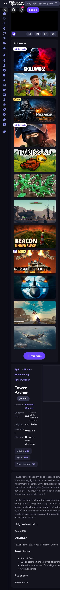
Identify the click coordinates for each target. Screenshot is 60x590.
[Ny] (4, 23)
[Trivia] (4, 124)
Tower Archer (22, 379)
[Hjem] (4, 13)
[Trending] (4, 28)
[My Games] (13, 10)
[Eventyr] (4, 70)
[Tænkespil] (4, 119)
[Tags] (4, 131)
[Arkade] (4, 60)
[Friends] (5, 10)
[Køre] (4, 85)
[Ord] (4, 94)
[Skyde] (4, 104)
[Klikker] (4, 80)
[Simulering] (4, 99)
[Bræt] (4, 65)
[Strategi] (4, 114)
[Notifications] (21, 10)
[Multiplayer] (4, 43)
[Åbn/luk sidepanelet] (5, 3)
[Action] (4, 55)
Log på (33, 9)
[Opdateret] (4, 33)
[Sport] (4, 109)
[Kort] (4, 89)
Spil (17, 369)
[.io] (4, 75)
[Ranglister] (4, 48)
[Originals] (4, 38)
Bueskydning (22, 374)
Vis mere (36, 356)
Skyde (27, 369)
